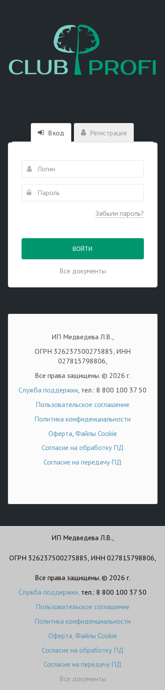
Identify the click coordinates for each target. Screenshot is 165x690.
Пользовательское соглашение (82, 404)
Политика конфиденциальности (82, 418)
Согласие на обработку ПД (83, 447)
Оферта (60, 433)
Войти (82, 249)
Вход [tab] (55, 132)
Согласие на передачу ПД (82, 462)
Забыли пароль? (119, 213)
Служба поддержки (48, 389)
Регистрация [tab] (107, 132)
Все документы (82, 270)
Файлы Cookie (96, 433)
